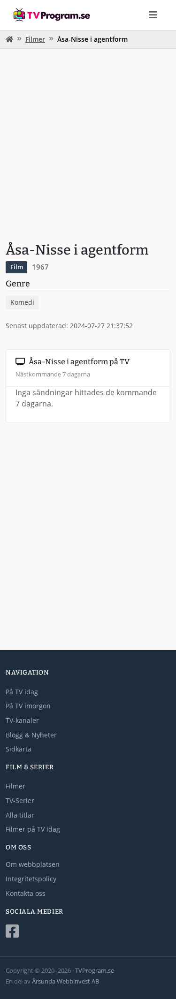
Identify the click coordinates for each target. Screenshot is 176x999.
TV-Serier (20, 800)
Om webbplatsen (33, 864)
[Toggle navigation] (153, 15)
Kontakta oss (26, 893)
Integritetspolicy (31, 878)
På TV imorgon (28, 705)
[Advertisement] (88, 144)
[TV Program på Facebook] (88, 931)
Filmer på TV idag (33, 829)
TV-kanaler (22, 720)
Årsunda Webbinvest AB (65, 981)
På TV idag (22, 691)
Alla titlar (20, 815)
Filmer (35, 39)
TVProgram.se (94, 970)
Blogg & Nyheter (31, 734)
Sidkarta (18, 748)
